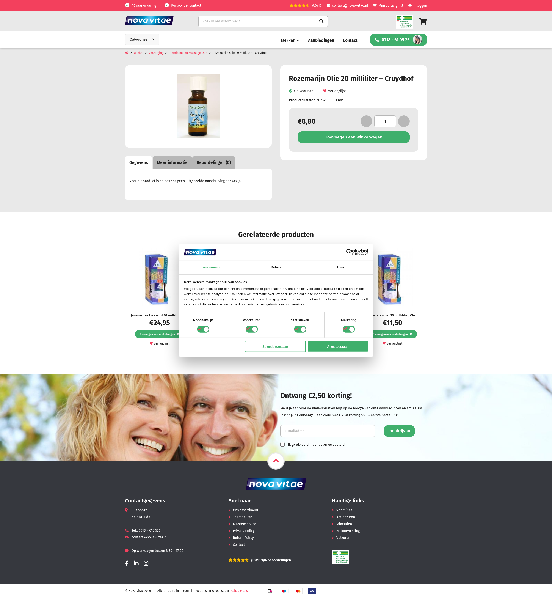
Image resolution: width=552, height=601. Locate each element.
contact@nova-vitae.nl (350, 5)
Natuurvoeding (348, 531)
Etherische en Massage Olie (188, 53)
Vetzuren (343, 538)
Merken (288, 40)
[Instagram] (146, 563)
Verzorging (156, 53)
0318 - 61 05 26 (396, 39)
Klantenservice (244, 524)
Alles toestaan (337, 346)
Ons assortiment (245, 510)
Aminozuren (345, 517)
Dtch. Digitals (239, 591)
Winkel (138, 53)
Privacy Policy (244, 531)
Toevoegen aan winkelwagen (354, 137)
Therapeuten (243, 517)
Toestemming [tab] (211, 267)
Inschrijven (399, 430)
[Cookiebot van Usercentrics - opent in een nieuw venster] (349, 252)
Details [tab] (276, 267)
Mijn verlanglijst (390, 5)
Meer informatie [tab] (172, 162)
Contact (350, 40)
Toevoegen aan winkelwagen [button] (157, 334)
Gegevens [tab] (138, 162)
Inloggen (420, 5)
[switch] (252, 329)
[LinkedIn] (136, 563)
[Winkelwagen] (423, 21)
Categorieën (140, 39)
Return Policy (243, 538)
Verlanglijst (337, 91)
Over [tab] (340, 267)
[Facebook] (127, 563)
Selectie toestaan (275, 346)
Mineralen (344, 524)
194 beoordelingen (275, 560)
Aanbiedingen (321, 40)
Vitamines (344, 510)
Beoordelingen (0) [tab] (214, 162)
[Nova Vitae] (155, 20)
